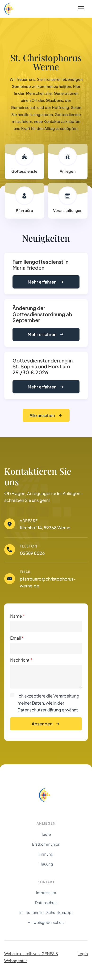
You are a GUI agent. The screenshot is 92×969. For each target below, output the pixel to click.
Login (83, 953)
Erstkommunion (46, 844)
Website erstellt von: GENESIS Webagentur (31, 957)
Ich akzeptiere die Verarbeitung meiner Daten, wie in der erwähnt (48, 702)
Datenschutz (46, 902)
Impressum (46, 892)
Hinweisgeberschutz (46, 922)
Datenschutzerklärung (39, 709)
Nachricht (21, 660)
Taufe (46, 834)
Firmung (46, 854)
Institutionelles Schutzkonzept (46, 912)
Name (17, 616)
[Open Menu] (81, 8)
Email (17, 638)
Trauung (46, 863)
